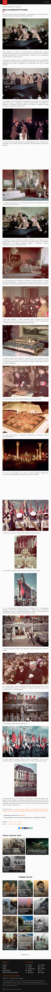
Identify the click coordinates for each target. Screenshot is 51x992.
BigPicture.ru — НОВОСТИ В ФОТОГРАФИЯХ (13, 978)
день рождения (18, 824)
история (17, 6)
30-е (7, 824)
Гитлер (11, 824)
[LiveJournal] (26, 828)
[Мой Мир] (23, 828)
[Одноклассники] (21, 828)
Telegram (21, 815)
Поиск (43, 2)
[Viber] (28, 828)
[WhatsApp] (30, 828)
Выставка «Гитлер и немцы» (40, 811)
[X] (24, 828)
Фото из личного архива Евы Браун (22, 811)
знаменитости (12, 821)
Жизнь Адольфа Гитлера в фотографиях (26, 809)
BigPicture (11, 6)
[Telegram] (32, 828)
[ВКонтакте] (19, 828)
